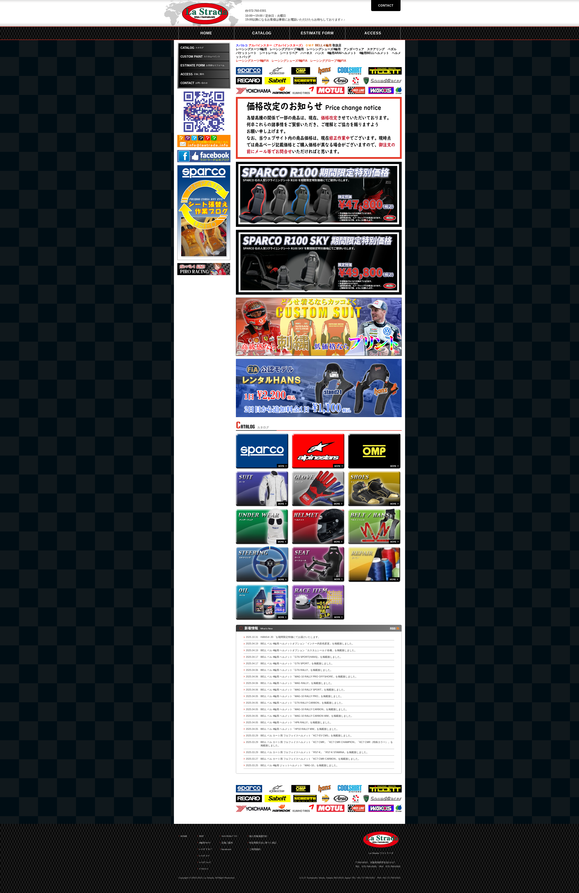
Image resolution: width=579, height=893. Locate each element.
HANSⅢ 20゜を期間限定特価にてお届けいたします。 (290, 637)
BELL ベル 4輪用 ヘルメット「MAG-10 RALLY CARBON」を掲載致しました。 (304, 709)
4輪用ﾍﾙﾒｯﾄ (205, 842)
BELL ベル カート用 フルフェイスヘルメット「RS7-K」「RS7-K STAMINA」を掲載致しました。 (315, 752)
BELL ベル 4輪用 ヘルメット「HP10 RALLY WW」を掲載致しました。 (300, 729)
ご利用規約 (255, 849)
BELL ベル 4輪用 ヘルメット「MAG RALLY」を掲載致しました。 (297, 683)
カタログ (192, 47)
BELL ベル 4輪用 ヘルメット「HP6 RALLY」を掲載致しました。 (296, 722)
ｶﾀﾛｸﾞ (202, 836)
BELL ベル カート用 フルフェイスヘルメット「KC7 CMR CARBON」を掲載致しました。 (311, 758)
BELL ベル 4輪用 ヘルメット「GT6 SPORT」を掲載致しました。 (297, 663)
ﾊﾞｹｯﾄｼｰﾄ (203, 869)
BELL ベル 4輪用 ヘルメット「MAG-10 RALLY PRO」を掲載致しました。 (302, 696)
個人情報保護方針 (258, 836)
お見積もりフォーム (202, 65)
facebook (226, 849)
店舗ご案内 (192, 74)
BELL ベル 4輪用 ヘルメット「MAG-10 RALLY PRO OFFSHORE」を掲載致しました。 (309, 676)
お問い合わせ (194, 83)
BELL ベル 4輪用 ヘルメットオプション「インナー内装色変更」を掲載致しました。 (307, 643)
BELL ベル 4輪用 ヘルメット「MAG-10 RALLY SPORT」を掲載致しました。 (303, 689)
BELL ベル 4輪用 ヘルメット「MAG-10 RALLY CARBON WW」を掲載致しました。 (307, 715)
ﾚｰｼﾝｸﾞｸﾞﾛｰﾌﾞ (206, 849)
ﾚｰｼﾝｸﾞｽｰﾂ (204, 856)
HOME (183, 836)
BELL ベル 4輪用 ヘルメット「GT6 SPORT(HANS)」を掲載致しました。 (301, 657)
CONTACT (386, 5)
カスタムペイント (200, 56)
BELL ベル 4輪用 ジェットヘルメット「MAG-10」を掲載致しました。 (300, 765)
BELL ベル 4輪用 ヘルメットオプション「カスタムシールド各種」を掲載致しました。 (309, 650)
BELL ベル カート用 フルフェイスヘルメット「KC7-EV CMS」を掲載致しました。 (307, 735)
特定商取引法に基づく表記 (262, 842)
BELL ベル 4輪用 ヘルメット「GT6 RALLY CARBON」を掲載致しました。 (302, 702)
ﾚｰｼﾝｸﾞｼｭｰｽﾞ (205, 862)
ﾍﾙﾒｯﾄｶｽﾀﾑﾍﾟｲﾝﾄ (229, 836)
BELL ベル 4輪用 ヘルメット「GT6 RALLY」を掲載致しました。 (297, 670)
